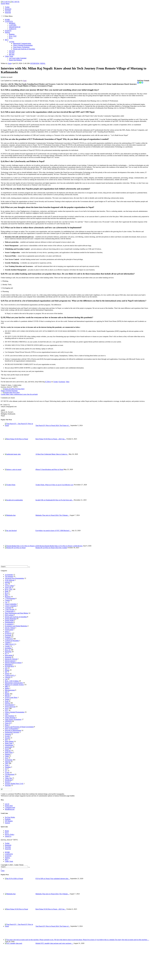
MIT (6, 692)
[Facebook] (138, 83)
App (6, 584)
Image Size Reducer (15, 60)
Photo (7, 725)
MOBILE (12, 23)
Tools (6, 765)
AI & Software (9, 580)
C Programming (10, 598)
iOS (6, 668)
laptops (7, 673)
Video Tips (8, 778)
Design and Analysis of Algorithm (24, 49)
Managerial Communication (22, 43)
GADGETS (9, 21)
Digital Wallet (9, 620)
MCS (6, 40)
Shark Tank (8, 743)
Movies (7, 695)
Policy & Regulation (11, 728)
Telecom (7, 761)
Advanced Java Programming (14, 578)
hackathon (8, 648)
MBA (7, 686)
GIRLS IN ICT (10, 644)
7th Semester (9, 576)
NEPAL (7, 32)
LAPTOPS (12, 25)
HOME (7, 19)
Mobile (7, 694)
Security (7, 738)
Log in (7, 804)
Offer (6, 714)
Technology (9, 760)
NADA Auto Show (11, 697)
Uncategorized (9, 774)
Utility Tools (9, 56)
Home (7, 831)
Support (7, 823)
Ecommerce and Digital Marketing (16, 626)
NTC (6, 710)
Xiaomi (7, 782)
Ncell (6, 701)
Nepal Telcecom (10, 706)
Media (7, 688)
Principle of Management (13, 730)
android (7, 582)
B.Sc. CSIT (13, 36)
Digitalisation (9, 622)
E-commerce (9, 624)
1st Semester (9, 574)
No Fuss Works (10, 817)
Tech (6, 758)
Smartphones (9, 745)
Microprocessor (10, 690)
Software (8, 750)
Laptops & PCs (10, 675)
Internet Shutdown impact (13, 662)
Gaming (7, 642)
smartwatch (8, 747)
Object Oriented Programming (23, 45)
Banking (11, 34)
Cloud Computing (11, 604)
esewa (7, 631)
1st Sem (11, 41)
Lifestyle (8, 677)
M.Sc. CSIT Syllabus (12, 681)
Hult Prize (8, 651)
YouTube (8, 785)
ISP (6, 672)
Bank (6, 591)
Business (8, 596)
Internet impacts (10, 661)
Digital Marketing (10, 618)
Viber (67, 382)
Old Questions (9, 716)
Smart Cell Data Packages (13, 389)
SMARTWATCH (14, 27)
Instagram (8, 657)
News (7, 708)
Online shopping (10, 717)
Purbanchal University (12, 732)
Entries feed (9, 806)
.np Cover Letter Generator (17, 58)
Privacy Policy (9, 834)
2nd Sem (12, 51)
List (6, 679)
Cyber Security (10, 609)
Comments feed (10, 807)
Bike (6, 595)
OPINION (8, 721)
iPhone (7, 670)
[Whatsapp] (140, 83)
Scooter (7, 736)
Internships (8, 664)
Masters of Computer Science (14, 684)
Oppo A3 (8, 723)
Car (6, 602)
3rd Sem (11, 52)
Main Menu (8, 16)
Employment (9, 629)
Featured (8, 637)
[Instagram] (142, 83)
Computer (8, 607)
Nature (7, 699)
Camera (7, 600)
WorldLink (8, 780)
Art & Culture (9, 585)
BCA (10, 38)
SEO (6, 739)
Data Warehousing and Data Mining (16, 613)
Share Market (9, 741)
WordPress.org (9, 809)
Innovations (8, 655)
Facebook (62, 382)
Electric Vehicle (10, 628)
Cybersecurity (9, 611)
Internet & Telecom (11, 659)
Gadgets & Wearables (12, 640)
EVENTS (8, 30)
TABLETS (12, 29)
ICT (6, 653)
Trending (8, 767)
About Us (8, 836)
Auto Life (8, 587)
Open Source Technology (21, 47)
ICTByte (48, 382)
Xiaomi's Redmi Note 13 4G (14, 783)
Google (7, 646)
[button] (2, 16)
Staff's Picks (9, 752)
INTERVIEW (34, 63)
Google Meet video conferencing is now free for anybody (19, 393)
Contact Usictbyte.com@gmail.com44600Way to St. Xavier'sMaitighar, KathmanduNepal (9, 410)
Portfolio (8, 819)
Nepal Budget (9, 705)
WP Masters (9, 821)
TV (6, 769)
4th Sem (11, 54)
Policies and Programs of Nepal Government (19, 727)
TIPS (6, 763)
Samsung (8, 734)
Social (7, 749)
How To (7, 650)
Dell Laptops (9, 615)
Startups (7, 754)
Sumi (9, 63)
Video (7, 776)
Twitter (55, 382)
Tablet (7, 756)
